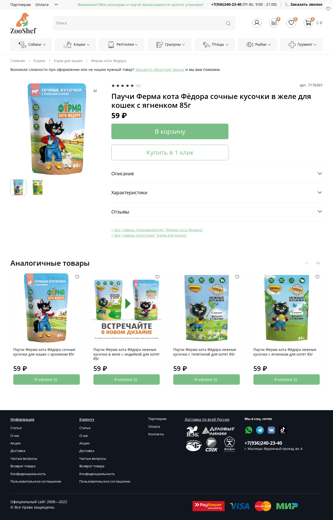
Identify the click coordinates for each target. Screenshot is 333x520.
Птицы (217, 44)
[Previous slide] (17, 129)
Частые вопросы (23, 458)
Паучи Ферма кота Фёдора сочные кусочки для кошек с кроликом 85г (44, 352)
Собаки (34, 44)
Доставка (17, 451)
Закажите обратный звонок (159, 69)
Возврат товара (22, 466)
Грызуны (172, 44)
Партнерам (20, 4)
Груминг (304, 44)
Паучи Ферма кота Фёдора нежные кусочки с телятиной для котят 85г (204, 352)
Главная (17, 60)
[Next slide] (96, 129)
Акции (15, 443)
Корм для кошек (68, 60)
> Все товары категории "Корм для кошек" (149, 235)
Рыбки (260, 44)
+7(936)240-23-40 (226, 4)
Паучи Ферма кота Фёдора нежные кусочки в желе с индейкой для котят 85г (126, 354)
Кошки (79, 44)
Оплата (42, 4)
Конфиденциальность (28, 474)
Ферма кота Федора (108, 60)
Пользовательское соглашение (35, 481)
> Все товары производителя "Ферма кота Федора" (157, 229)
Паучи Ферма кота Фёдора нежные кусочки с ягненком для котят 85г (284, 352)
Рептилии (125, 44)
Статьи (16, 428)
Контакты (156, 434)
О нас (14, 436)
